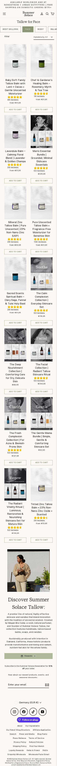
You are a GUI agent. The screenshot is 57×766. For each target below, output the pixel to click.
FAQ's (45, 750)
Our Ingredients (32, 726)
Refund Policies (36, 742)
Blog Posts (42, 734)
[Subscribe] (46, 685)
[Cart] (53, 14)
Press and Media (26, 734)
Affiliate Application (42, 730)
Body (41, 29)
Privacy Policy (20, 742)
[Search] (47, 14)
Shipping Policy (19, 746)
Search (13, 734)
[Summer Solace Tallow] (28, 13)
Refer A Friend (33, 750)
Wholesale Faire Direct (39, 754)
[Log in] (42, 14)
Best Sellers (10, 29)
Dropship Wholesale (17, 754)
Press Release (19, 738)
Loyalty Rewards (16, 750)
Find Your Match (37, 746)
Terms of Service (36, 738)
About (20, 726)
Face (28, 29)
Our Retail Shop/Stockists (18, 730)
